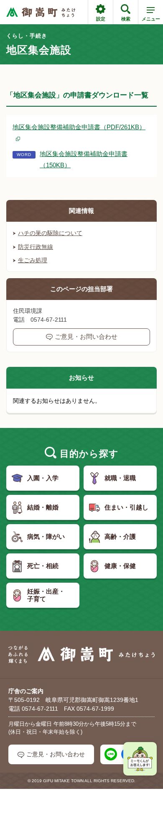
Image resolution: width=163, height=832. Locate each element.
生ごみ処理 (32, 260)
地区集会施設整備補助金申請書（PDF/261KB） (79, 127)
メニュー (151, 18)
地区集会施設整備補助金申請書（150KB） (83, 159)
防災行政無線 (35, 246)
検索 (125, 18)
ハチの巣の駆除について (50, 233)
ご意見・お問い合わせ (86, 336)
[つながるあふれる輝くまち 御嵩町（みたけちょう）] (40, 12)
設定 (100, 18)
